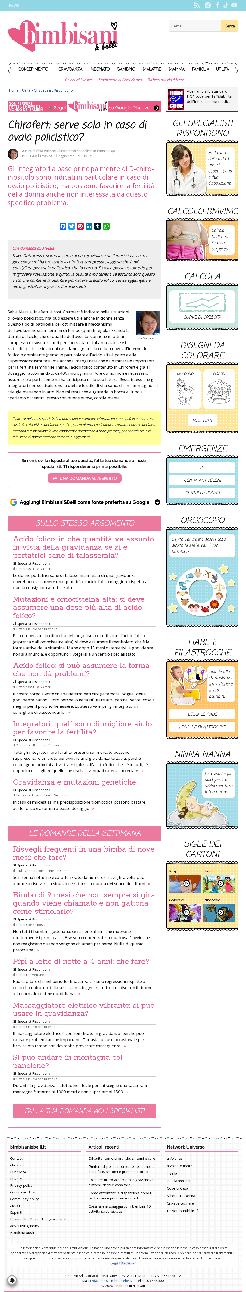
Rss (196, 5)
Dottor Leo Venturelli (31, 974)
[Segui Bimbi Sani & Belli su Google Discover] (84, 106)
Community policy (24, 1198)
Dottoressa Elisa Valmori (33, 568)
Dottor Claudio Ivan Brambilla (36, 629)
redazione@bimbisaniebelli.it (112, 1281)
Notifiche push (22, 1232)
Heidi (208, 871)
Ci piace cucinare (180, 1203)
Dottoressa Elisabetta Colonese (39, 745)
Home (13, 90)
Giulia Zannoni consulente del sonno (42, 870)
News (14, 5)
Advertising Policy (24, 1225)
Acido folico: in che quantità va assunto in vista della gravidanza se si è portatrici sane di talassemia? (83, 547)
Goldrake (177, 900)
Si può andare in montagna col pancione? (68, 1062)
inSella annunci (178, 1180)
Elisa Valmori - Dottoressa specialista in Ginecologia (75, 150)
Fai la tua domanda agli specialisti (84, 1111)
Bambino (126, 70)
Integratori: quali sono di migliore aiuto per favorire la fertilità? (82, 728)
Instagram (207, 5)
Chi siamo (18, 1165)
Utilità (222, 70)
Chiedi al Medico (78, 80)
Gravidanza (71, 70)
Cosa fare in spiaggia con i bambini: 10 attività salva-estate (120, 1209)
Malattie (152, 70)
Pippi (173, 871)
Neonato (100, 70)
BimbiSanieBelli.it (63, 36)
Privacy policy (21, 1185)
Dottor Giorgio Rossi (30, 924)
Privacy (16, 1178)
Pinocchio (211, 900)
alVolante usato (179, 1165)
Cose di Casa (177, 1188)
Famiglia (200, 70)
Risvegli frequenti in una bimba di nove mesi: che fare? (83, 853)
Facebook (217, 5)
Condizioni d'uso (23, 1192)
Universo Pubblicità (183, 1210)
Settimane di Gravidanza (120, 80)
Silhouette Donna (181, 1195)
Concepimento (33, 70)
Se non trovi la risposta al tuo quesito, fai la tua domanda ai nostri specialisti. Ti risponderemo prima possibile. (85, 469)
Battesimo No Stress (166, 80)
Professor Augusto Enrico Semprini (41, 795)
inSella (172, 1173)
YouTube (234, 5)
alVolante (174, 1158)
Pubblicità (18, 1171)
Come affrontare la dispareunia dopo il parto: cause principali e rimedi (120, 1195)
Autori (15, 1205)
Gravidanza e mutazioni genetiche (74, 782)
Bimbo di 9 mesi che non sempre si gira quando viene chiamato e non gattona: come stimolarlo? (84, 903)
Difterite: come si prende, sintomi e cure (122, 1158)
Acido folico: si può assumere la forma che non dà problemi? (81, 670)
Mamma (177, 70)
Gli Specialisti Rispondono (53, 90)
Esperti (16, 1212)
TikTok (225, 5)
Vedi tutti (202, 421)
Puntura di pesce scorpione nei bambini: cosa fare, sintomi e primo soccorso (121, 1169)
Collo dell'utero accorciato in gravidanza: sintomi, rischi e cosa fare (121, 1182)
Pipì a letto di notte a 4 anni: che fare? (81, 961)
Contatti (16, 1158)
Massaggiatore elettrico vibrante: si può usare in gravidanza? (83, 1010)
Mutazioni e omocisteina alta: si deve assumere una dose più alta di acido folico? (79, 608)
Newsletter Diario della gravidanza (38, 1219)
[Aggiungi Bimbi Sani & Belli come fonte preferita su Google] (84, 502)
